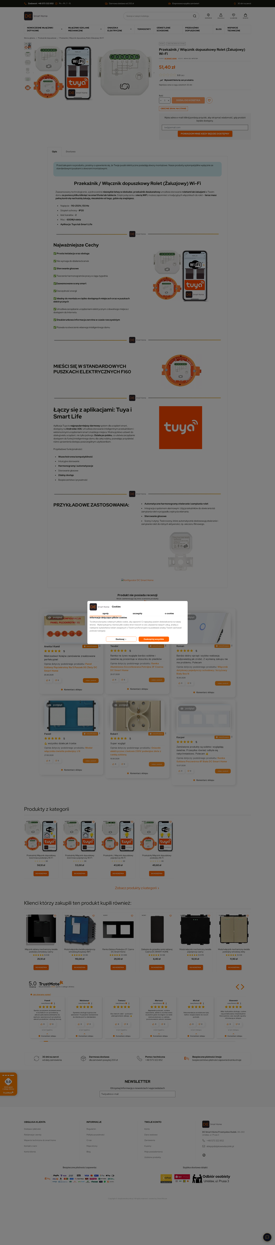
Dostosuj (120, 639)
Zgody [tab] (106, 613)
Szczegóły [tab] (137, 613)
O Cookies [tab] (169, 613)
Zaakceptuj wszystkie (154, 639)
